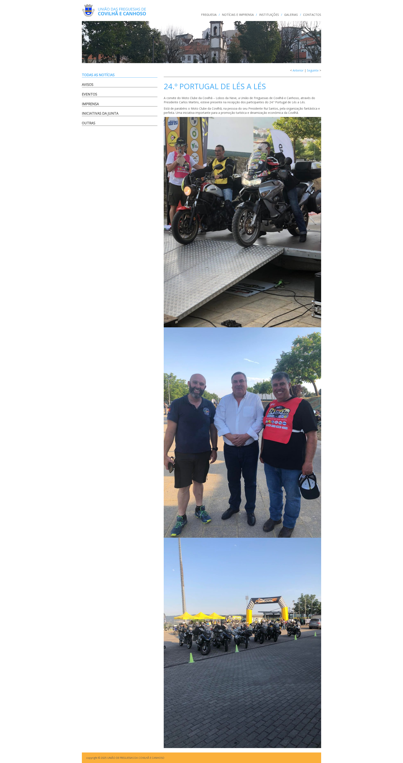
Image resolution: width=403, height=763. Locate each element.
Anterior (298, 70)
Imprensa (90, 104)
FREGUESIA (209, 15)
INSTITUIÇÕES (269, 15)
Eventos (89, 94)
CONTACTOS (312, 15)
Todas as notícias (98, 75)
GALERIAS (291, 15)
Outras (88, 123)
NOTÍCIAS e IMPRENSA (238, 15)
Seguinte (313, 70)
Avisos (87, 84)
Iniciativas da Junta (100, 113)
